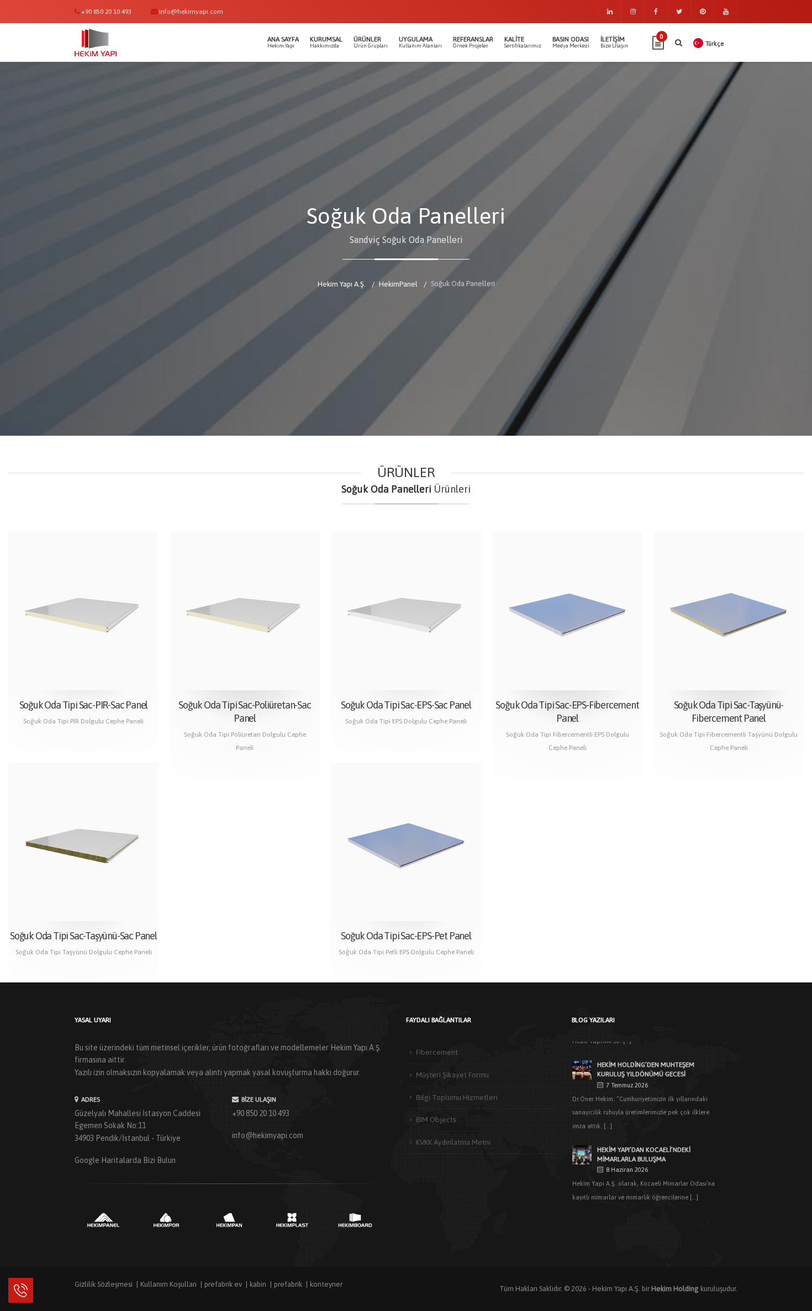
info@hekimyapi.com (267, 1135)
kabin (258, 1284)
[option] (103, 1220)
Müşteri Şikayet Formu (452, 1074)
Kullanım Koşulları (168, 1284)
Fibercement (437, 1052)
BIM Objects (436, 1119)
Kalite (522, 42)
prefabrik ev (223, 1284)
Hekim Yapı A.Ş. (616, 1288)
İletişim (614, 42)
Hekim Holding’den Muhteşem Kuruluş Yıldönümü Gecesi (645, 1069)
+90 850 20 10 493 (260, 1113)
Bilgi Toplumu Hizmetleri (457, 1097)
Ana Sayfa (283, 42)
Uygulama (420, 42)
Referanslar (473, 42)
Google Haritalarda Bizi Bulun (125, 1160)
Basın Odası (570, 42)
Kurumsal (326, 42)
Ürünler (371, 42)
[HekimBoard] (355, 1220)
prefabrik (288, 1284)
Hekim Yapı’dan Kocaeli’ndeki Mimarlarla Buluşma (643, 1154)
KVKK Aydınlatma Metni (453, 1142)
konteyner (326, 1284)
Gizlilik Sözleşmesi (104, 1284)
